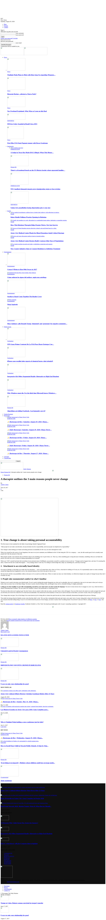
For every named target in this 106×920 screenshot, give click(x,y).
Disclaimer (7, 886)
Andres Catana (4, 484)
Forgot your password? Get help (9, 38)
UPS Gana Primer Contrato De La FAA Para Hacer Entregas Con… (30, 344)
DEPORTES (10, 120)
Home (2, 472)
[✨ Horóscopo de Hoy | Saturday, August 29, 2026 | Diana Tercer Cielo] (18, 417)
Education (3, 742)
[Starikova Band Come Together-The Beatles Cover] (16, 292)
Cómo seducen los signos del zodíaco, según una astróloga (26, 277)
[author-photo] (5, 629)
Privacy (6, 887)
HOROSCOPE (11, 418)
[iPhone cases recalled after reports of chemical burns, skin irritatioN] (16, 356)
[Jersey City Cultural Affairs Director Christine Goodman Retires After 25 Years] (18, 690)
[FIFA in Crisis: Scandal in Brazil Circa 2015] (16, 119)
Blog (5, 24)
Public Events (7, 327)
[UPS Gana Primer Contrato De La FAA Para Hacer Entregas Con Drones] (16, 339)
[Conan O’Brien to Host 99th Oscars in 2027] (16, 264)
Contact (6, 27)
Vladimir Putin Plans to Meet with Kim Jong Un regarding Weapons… (31, 75)
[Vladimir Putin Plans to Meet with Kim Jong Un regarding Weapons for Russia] (16, 70)
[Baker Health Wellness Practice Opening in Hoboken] (35, 212)
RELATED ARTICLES (7, 635)
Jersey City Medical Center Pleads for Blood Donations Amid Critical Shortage (37, 233)
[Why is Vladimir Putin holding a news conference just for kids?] (5, 719)
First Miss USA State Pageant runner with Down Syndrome (27, 143)
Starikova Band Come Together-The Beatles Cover (24, 296)
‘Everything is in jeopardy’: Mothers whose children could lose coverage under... (28, 763)
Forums (6, 26)
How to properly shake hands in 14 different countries (23, 619)
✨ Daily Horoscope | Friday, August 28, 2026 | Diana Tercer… (28, 445)
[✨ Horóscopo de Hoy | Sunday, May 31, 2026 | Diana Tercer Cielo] (12, 698)
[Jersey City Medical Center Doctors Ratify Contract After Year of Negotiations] (28, 236)
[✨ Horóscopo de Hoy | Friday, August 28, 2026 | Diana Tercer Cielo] (18, 433)
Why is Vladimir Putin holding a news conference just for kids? (22, 722)
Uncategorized (4, 777)
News (5, 57)
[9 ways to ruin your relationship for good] (10, 679)
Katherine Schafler (20, 604)
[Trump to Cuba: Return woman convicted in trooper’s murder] (5, 900)
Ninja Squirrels (12, 304)
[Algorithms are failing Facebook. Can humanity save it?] (16, 406)
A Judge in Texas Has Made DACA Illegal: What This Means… (32, 152)
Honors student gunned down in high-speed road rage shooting (23, 620)
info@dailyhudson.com (13, 881)
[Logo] (12, 54)
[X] (21, 493)
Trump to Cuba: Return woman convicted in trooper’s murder (22, 903)
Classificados (7, 458)
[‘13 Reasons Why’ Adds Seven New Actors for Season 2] (5, 819)
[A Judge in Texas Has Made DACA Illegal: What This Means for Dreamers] (17, 148)
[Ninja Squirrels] (11, 299)
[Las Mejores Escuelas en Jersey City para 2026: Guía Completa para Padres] (27, 706)
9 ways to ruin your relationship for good (15, 684)
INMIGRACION (15, 149)
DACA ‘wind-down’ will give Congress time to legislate (19, 843)
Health (9, 211)
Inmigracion (10, 146)
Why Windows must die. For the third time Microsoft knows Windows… (31, 393)
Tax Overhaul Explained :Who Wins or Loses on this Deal (27, 111)
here (91, 599)
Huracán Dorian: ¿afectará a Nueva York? (21, 94)
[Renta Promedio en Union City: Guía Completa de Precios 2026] (29, 795)
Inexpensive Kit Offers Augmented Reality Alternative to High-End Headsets (33, 376)
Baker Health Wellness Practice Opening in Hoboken (28, 217)
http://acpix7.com (5, 632)
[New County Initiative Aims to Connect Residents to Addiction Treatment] (32, 244)
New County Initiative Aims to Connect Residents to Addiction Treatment (35, 249)
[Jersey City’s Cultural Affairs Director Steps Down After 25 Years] (23, 787)
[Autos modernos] (10, 776)
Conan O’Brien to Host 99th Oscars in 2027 (22, 269)
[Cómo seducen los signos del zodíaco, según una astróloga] (21, 272)
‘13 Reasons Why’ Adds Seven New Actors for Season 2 (19, 823)
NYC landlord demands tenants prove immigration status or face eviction (35, 189)
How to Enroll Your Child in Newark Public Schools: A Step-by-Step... (24, 746)
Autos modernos (6, 781)
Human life (13, 167)
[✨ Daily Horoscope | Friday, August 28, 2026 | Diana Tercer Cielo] (18, 441)
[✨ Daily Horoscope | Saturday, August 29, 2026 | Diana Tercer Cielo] (18, 425)
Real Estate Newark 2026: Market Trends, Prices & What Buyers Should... (26, 806)
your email (19, 43)
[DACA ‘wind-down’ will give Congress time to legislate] (5, 840)
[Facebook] (15, 493)
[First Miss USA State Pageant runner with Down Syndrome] (15, 138)
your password (20, 35)
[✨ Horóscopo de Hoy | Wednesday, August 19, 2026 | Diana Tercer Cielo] (12, 733)
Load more (3, 726)
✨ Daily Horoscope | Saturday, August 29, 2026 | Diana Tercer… (29, 430)
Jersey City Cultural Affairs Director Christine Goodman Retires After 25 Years (27, 694)
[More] (33, 493)
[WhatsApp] (27, 493)
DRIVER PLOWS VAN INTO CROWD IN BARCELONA (21, 665)
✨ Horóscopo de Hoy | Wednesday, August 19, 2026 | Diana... (22, 738)
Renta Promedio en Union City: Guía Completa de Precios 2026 (22, 798)
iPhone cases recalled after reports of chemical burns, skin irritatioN (30, 361)
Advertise (6, 456)
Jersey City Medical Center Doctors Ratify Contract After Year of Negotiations (37, 241)
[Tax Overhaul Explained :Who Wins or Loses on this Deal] (16, 106)
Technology (10, 341)
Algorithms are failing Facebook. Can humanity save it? (26, 411)
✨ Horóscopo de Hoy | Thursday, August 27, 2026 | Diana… (28, 453)
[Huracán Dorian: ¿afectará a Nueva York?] (16, 89)
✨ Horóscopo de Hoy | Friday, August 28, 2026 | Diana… (27, 437)
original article (9, 604)
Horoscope (7, 415)
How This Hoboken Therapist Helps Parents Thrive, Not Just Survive (34, 225)
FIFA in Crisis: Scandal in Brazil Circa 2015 (22, 124)
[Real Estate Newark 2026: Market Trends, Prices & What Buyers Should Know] (24, 803)
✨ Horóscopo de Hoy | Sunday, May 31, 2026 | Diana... (20, 702)
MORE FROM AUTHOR (21, 635)
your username (20, 33)
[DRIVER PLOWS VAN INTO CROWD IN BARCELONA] (10, 660)
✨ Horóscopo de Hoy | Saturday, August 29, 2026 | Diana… (27, 422)
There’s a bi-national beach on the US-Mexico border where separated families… (38, 170)
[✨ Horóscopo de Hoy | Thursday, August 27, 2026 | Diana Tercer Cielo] (18, 448)
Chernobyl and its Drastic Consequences (14, 651)
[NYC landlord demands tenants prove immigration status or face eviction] (20, 184)
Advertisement (8, 889)
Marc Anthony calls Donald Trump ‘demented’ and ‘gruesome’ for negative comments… (37, 324)
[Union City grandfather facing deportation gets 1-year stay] (20, 203)
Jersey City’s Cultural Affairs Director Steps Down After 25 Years (23, 790)
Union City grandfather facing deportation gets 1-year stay (31, 208)
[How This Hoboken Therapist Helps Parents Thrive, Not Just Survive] (39, 220)
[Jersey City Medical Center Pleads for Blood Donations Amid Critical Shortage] (34, 228)
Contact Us (7, 890)
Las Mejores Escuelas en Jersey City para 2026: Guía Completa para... (25, 709)
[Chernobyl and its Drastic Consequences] (10, 646)
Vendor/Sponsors (8, 414)
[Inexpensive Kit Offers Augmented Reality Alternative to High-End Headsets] (16, 371)
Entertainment (7, 252)
